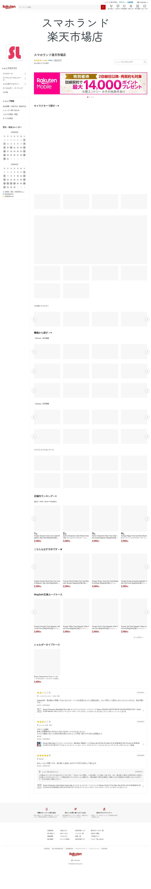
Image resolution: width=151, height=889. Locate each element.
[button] (142, 2)
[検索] (103, 7)
